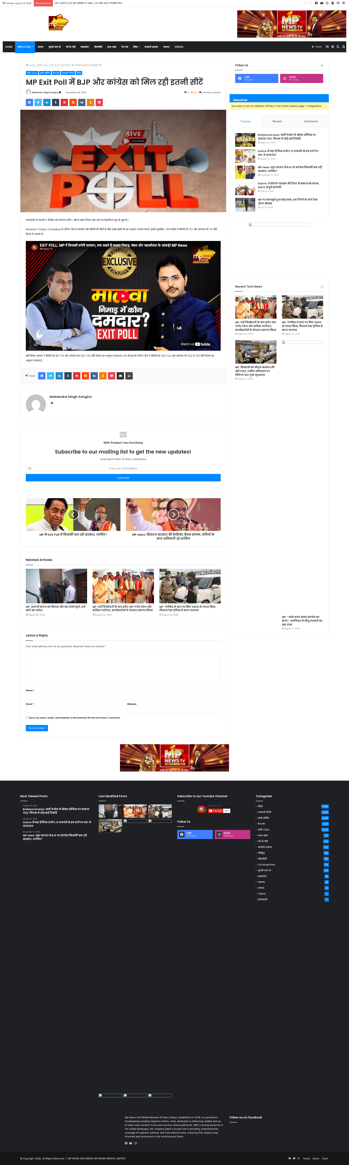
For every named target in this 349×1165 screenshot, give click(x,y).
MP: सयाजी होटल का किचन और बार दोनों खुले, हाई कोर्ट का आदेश (55, 608)
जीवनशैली (98, 46)
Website (132, 704)
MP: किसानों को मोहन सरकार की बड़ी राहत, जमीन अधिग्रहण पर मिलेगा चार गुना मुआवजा (254, 371)
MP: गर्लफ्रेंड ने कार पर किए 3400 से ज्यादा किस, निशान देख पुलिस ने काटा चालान (187, 608)
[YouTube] (131, 1143)
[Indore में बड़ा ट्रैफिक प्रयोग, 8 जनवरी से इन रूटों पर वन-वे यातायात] (245, 156)
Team (325, 1158)
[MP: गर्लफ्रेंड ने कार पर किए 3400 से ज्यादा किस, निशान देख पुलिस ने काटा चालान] (190, 586)
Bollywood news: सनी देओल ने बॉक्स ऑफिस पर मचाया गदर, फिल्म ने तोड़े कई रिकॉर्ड (287, 137)
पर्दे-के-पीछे (70, 46)
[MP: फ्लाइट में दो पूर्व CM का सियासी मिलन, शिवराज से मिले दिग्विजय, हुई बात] (160, 1100)
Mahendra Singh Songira (45, 92)
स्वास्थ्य (166, 46)
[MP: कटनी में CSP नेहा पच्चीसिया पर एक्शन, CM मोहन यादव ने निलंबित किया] (160, 955)
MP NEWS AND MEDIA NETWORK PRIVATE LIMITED (96, 1158)
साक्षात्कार (85, 46)
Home (9, 46)
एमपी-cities (24, 46)
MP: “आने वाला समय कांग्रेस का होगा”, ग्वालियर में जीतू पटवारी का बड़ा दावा (302, 620)
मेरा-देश (124, 46)
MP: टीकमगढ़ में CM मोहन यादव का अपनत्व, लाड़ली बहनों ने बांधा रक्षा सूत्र (87, 3)
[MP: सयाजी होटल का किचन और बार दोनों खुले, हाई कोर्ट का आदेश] (56, 586)
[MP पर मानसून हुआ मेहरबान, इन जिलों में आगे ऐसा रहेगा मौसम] (245, 204)
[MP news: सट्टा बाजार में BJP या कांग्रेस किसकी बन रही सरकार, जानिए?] (245, 172)
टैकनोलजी (262, 899)
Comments (311, 121)
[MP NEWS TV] (58, 22)
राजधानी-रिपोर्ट (68, 73)
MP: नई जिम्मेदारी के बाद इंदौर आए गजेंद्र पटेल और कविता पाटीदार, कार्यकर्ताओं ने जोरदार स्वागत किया (123, 608)
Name (30, 690)
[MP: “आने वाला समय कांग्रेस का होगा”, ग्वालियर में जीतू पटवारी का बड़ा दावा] (302, 476)
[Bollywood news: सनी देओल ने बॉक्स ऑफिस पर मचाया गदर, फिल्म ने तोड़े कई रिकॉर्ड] (245, 140)
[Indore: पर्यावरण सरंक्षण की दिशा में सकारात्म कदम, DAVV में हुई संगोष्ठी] (245, 188)
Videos (178, 46)
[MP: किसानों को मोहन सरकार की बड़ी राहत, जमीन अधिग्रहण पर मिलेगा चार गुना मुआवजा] (255, 352)
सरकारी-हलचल (151, 46)
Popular (246, 121)
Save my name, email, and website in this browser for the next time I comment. (74, 717)
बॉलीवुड (261, 852)
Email (30, 704)
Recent (277, 121)
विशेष (135, 46)
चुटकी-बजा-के (55, 46)
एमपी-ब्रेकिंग (45, 73)
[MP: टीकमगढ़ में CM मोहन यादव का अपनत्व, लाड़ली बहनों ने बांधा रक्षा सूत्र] (110, 1100)
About (315, 1158)
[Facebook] (127, 1143)
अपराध (40, 46)
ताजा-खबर (111, 46)
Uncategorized (266, 864)
